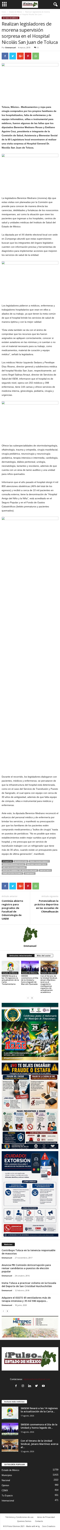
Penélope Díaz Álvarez (12, 873)
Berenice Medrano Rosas (13, 864)
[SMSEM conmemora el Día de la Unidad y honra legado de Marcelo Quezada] (30, 967)
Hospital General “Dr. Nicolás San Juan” (20, 870)
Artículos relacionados (21, 955)
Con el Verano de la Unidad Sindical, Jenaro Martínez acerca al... (39, 1444)
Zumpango (29, 873)
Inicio (4, 12)
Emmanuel (10, 47)
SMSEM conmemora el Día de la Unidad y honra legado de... (39, 1426)
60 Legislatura (21, 861)
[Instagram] (23, 1386)
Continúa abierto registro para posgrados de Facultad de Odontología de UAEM (12, 909)
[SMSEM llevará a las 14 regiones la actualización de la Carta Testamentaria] (11, 967)
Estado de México (15, 12)
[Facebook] (16, 1386)
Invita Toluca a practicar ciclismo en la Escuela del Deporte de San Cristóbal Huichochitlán (29, 1284)
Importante (45, 870)
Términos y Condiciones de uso (19, 1517)
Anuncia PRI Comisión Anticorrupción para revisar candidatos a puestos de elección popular (26, 1268)
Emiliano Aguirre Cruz (36, 864)
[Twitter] (37, 1386)
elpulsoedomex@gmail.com (37, 1379)
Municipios (7, 1475)
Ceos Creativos (48, 1526)
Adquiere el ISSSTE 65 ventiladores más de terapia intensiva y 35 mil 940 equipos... (26, 1299)
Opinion (5, 1485)
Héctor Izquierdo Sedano (14, 867)
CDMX (5, 1490)
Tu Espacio (7, 1495)
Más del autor (44, 955)
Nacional (6, 1480)
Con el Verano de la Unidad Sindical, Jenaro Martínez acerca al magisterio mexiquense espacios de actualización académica (48, 984)
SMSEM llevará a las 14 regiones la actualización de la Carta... (39, 1410)
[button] (54, 4)
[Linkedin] (30, 1386)
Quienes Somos (24, 1521)
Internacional (8, 1500)
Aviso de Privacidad (46, 1517)
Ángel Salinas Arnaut (39, 861)
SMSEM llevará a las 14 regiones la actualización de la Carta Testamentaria (10, 980)
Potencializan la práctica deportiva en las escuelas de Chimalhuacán (46, 906)
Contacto (39, 1521)
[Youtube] (44, 1386)
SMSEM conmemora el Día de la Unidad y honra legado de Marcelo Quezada (29, 980)
